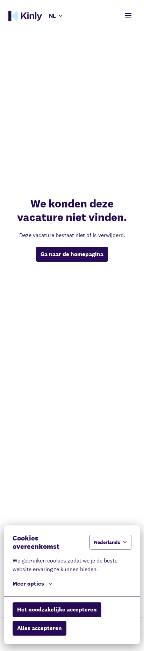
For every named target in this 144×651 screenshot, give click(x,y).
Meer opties (28, 583)
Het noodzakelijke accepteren (57, 609)
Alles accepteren (39, 628)
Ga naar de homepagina (72, 254)
